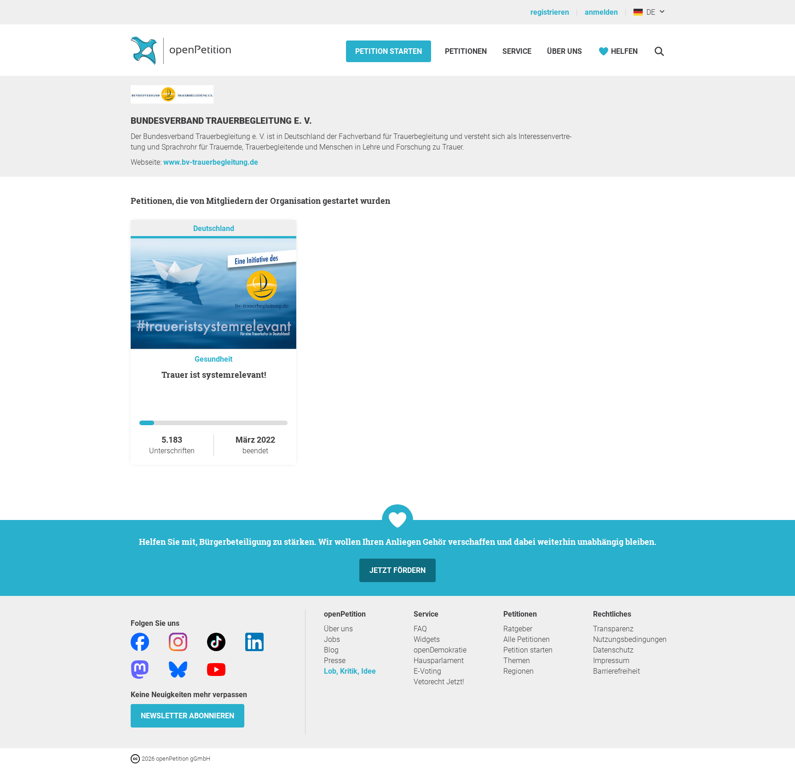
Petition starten (388, 51)
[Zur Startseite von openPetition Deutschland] (182, 50)
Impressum (611, 660)
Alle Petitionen (526, 639)
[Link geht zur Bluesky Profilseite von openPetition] (178, 668)
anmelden (601, 12)
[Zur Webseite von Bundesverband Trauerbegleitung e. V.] (172, 101)
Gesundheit (213, 359)
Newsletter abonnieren (187, 715)
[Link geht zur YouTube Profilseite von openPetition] (216, 668)
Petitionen (467, 51)
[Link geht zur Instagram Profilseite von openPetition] (178, 641)
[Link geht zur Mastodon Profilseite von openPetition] (140, 668)
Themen (516, 660)
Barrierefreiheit (616, 671)
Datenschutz (613, 650)
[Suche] (659, 51)
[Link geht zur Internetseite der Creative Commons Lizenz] (136, 758)
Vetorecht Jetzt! (439, 681)
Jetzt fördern (397, 570)
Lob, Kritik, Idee (350, 671)
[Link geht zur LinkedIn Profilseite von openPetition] (254, 641)
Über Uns (564, 51)
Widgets (427, 639)
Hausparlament (439, 660)
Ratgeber (517, 628)
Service (516, 51)
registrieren (549, 12)
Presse (335, 660)
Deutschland (213, 228)
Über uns (338, 628)
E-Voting (427, 671)
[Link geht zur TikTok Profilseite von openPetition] (216, 641)
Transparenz (613, 628)
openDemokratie (440, 650)
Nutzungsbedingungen (630, 639)
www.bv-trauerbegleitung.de (210, 162)
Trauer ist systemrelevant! (213, 374)
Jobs (332, 639)
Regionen (518, 671)
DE (649, 12)
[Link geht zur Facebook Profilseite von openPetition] (140, 641)
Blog (331, 650)
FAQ (420, 628)
